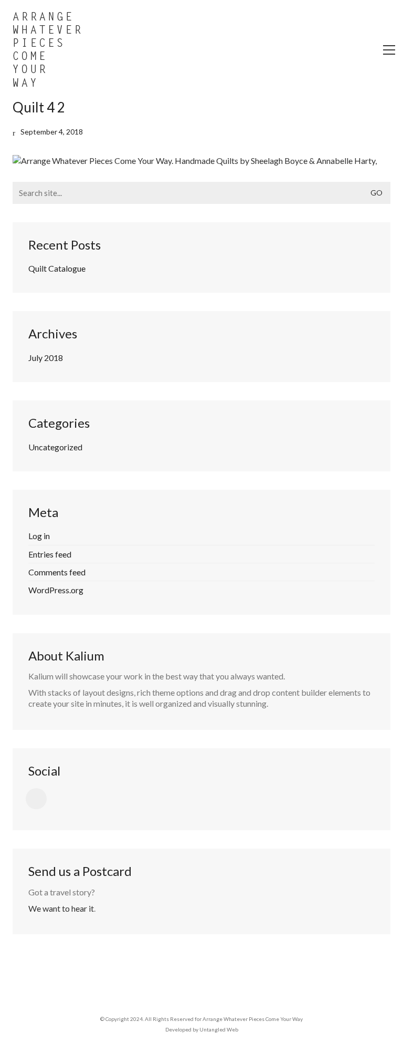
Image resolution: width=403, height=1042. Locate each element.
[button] (389, 50)
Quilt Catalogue (57, 268)
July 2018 (45, 358)
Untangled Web (218, 1029)
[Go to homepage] (47, 50)
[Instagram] (36, 798)
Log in (39, 536)
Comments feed (57, 572)
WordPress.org (55, 590)
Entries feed (49, 554)
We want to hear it (61, 908)
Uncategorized (55, 447)
